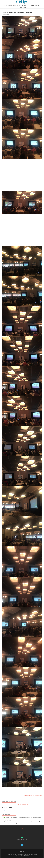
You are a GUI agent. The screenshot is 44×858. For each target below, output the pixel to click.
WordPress (26, 855)
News (13, 788)
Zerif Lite (17, 855)
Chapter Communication (35, 5)
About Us (10, 5)
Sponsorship (15, 5)
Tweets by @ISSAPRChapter (22, 804)
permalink (22, 788)
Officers (21, 5)
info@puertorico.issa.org (22, 839)
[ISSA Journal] (7, 810)
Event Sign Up (23, 7)
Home (5, 5)
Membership (26, 5)
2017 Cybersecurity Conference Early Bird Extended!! (13, 793)
